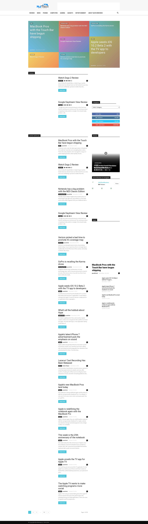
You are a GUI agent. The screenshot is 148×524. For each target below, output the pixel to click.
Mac (31, 23)
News (39, 13)
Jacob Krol (32, 50)
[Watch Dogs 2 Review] (43, 61)
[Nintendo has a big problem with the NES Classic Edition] (74, 30)
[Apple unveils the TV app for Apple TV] (42, 468)
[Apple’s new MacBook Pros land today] (42, 393)
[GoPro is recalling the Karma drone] (104, 30)
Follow (117, 117)
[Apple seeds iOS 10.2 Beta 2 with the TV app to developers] (104, 51)
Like (118, 114)
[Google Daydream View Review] (74, 46)
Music (60, 365)
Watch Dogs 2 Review (68, 78)
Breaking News (64, 23)
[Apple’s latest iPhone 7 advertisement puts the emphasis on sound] (42, 343)
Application (61, 315)
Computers (54, 13)
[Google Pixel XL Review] (106, 189)
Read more (62, 90)
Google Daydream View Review (72, 102)
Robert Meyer (66, 365)
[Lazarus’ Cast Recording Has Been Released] (42, 369)
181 (44, 512)
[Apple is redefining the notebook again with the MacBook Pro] (42, 418)
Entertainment (80, 13)
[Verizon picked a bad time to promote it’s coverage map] (74, 61)
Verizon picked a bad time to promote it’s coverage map (71, 238)
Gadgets (70, 13)
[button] (118, 13)
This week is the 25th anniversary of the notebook (71, 436)
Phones (45, 13)
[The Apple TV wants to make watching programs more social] (42, 492)
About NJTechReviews (95, 13)
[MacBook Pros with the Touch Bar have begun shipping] (43, 36)
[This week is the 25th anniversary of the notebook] (42, 444)
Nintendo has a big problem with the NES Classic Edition (71, 190)
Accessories (98, 163)
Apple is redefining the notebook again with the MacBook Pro (69, 411)
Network (63, 54)
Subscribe (116, 124)
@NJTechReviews (103, 182)
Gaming (62, 13)
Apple (93, 39)
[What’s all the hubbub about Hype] (42, 319)
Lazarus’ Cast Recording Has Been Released (71, 361)
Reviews (32, 13)
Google (62, 39)
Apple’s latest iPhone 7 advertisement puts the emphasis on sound (69, 337)
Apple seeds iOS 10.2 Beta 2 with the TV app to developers (72, 287)
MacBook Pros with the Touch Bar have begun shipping (72, 141)
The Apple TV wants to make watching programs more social (71, 486)
